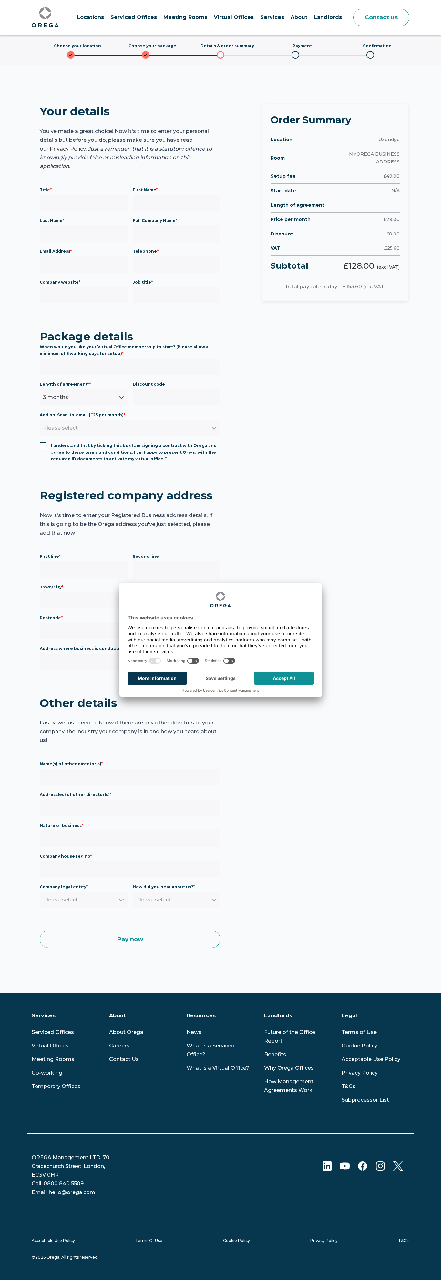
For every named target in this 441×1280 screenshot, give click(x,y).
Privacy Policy (68, 149)
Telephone (146, 251)
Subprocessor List (365, 1100)
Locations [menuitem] (90, 17)
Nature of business (61, 825)
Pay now (130, 939)
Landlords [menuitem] (328, 17)
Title (46, 189)
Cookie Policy (359, 1046)
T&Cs (348, 1086)
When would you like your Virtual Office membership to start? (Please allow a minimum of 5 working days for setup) (124, 350)
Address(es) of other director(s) (75, 794)
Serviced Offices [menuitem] (133, 17)
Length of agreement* (65, 384)
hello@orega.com (72, 1192)
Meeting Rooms (53, 1059)
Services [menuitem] (272, 17)
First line (50, 556)
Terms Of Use (148, 1240)
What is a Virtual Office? (218, 1068)
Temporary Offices (56, 1086)
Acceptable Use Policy (371, 1059)
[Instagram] (380, 1166)
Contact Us (124, 1059)
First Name (145, 189)
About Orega (126, 1032)
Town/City (51, 587)
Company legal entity (64, 886)
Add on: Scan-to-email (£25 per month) (82, 414)
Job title (143, 282)
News (194, 1032)
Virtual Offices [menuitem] (234, 17)
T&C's (403, 1240)
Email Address (56, 251)
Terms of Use (359, 1032)
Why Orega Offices (289, 1068)
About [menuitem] (299, 17)
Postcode (51, 617)
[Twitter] (398, 1166)
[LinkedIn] (327, 1166)
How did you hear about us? (164, 886)
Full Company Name (155, 220)
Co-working (47, 1073)
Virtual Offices (50, 1046)
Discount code (149, 384)
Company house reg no (66, 856)
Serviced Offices (53, 1032)
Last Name (52, 220)
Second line (146, 556)
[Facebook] (362, 1166)
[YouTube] (345, 1166)
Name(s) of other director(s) (71, 763)
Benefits (275, 1054)
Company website (60, 282)
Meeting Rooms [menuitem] (185, 17)
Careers (119, 1046)
